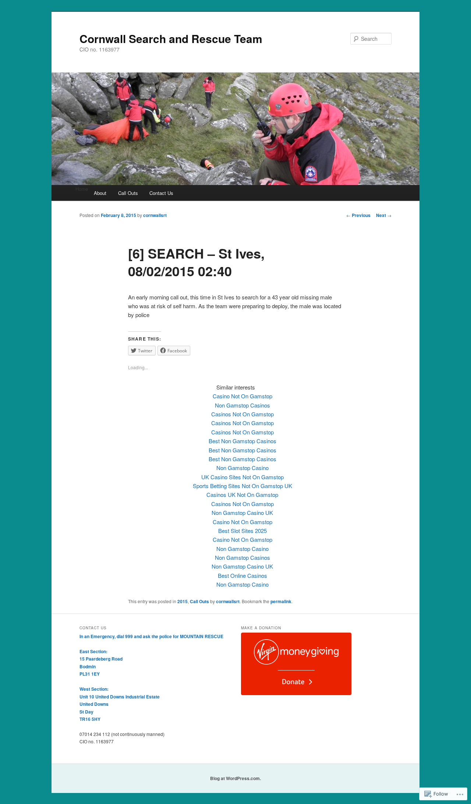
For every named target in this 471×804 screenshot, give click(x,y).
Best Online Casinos (242, 575)
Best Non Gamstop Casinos (242, 441)
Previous (358, 215)
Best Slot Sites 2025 (242, 530)
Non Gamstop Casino (242, 468)
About (100, 192)
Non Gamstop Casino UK (242, 512)
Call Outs (128, 192)
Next (384, 215)
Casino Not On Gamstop (242, 396)
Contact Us (161, 192)
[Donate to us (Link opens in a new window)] (296, 693)
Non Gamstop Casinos (242, 405)
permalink (280, 601)
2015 (182, 601)
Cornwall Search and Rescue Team (170, 38)
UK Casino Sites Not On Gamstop (242, 477)
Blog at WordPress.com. (235, 778)
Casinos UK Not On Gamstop (242, 494)
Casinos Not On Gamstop (242, 414)
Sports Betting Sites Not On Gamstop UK (242, 486)
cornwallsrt (155, 215)
